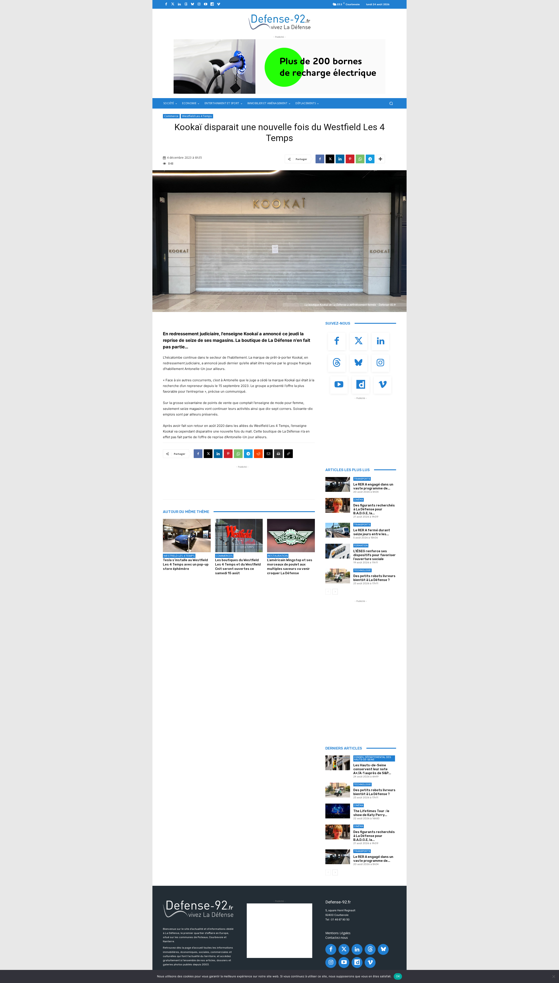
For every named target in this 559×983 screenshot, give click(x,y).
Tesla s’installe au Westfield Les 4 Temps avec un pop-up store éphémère (186, 564)
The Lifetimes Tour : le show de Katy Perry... (371, 813)
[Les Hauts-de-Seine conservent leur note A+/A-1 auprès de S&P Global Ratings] (337, 762)
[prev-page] (328, 592)
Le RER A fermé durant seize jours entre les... (371, 532)
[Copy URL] (288, 453)
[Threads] (186, 4)
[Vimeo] (218, 4)
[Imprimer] (278, 453)
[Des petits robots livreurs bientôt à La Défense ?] (337, 576)
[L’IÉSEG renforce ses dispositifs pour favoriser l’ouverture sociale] (337, 551)
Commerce (171, 116)
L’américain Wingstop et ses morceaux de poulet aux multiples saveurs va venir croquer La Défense (289, 566)
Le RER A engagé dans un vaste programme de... (373, 486)
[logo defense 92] (279, 21)
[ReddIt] (258, 453)
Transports (362, 478)
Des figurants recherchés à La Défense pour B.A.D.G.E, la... (374, 509)
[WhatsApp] (360, 159)
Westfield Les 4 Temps (197, 116)
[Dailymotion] (212, 4)
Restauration (278, 556)
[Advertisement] (242, 479)
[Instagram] (199, 4)
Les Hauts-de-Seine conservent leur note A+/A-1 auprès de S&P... (372, 769)
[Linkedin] (179, 4)
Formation (361, 545)
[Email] (268, 453)
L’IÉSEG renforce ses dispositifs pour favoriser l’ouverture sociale (374, 555)
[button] (391, 103)
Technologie (362, 570)
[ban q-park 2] (279, 66)
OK (398, 976)
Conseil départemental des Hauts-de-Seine (372, 758)
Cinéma (358, 499)
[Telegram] (370, 159)
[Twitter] (172, 4)
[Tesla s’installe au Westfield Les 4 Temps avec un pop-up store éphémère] (187, 535)
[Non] (553, 976)
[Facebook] (166, 4)
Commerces (224, 556)
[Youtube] (205, 4)
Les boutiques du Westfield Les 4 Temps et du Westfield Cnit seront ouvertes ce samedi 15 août (238, 566)
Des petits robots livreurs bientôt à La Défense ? (374, 578)
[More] (380, 159)
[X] (330, 159)
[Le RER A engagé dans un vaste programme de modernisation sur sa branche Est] (337, 484)
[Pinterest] (350, 159)
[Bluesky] (192, 4)
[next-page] (335, 592)
